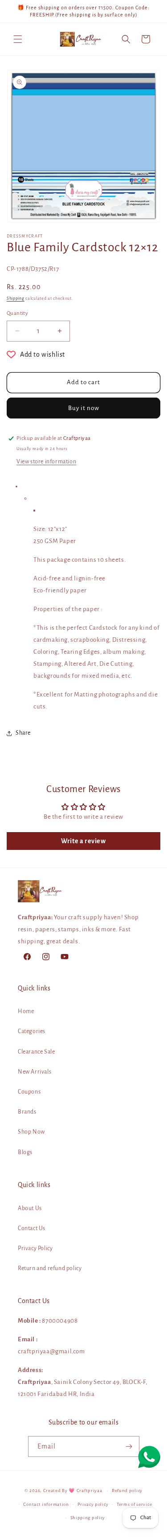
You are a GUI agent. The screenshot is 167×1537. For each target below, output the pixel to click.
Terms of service (134, 1504)
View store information (46, 462)
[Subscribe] (129, 1446)
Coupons (29, 1092)
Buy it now (83, 408)
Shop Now (31, 1132)
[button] (18, 39)
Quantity (17, 313)
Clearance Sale (36, 1052)
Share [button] (23, 733)
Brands (27, 1112)
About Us (30, 1208)
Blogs (25, 1152)
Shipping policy (88, 1517)
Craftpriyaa (89, 1490)
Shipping (15, 298)
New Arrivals (34, 1072)
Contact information (46, 1504)
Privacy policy (93, 1504)
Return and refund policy (49, 1268)
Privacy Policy (35, 1248)
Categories (31, 1031)
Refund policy (127, 1490)
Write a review (83, 841)
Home (26, 1011)
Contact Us (31, 1228)
